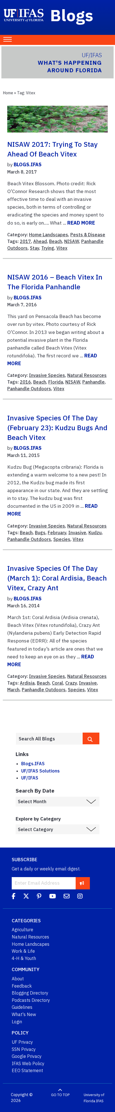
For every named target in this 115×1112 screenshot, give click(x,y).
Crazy (71, 683)
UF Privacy (22, 1042)
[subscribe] (82, 883)
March (13, 689)
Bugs (40, 532)
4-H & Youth (24, 958)
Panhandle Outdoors (29, 388)
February (57, 532)
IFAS (100, 1100)
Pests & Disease (87, 234)
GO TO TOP (60, 1094)
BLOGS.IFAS (28, 164)
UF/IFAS (29, 778)
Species (61, 539)
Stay (34, 248)
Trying (47, 248)
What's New (24, 1014)
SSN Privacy (24, 1049)
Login (17, 1021)
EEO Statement (27, 1070)
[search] (91, 738)
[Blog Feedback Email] (67, 897)
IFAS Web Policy (28, 1063)
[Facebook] (13, 897)
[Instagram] (80, 897)
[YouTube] (52, 897)
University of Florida (94, 1097)
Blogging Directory (30, 993)
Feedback (22, 986)
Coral (57, 683)
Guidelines (22, 1007)
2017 (25, 241)
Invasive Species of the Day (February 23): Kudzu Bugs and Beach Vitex (57, 427)
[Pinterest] (39, 897)
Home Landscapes (48, 234)
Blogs (72, 15)
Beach (55, 241)
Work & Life (23, 951)
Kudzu (95, 532)
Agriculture (22, 929)
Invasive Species (47, 375)
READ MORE (81, 223)
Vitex (61, 248)
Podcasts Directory (31, 1000)
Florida (55, 382)
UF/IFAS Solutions (40, 771)
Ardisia (27, 683)
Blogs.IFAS (33, 763)
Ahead (40, 241)
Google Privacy (27, 1056)
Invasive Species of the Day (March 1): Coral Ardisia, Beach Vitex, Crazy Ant (57, 578)
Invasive (77, 532)
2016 (25, 382)
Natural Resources (87, 375)
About (18, 978)
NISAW (71, 241)
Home (8, 92)
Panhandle (93, 382)
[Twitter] (26, 897)
